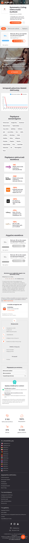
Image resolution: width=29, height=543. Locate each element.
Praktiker (5, 138)
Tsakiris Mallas (15, 125)
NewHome (21, 122)
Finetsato (5, 141)
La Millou (5, 135)
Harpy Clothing (6, 144)
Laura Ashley (10, 132)
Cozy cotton (6, 128)
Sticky (11, 138)
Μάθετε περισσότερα (8, 300)
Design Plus (14, 122)
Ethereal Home (6, 125)
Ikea (17, 132)
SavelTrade (20, 144)
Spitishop (13, 128)
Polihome (20, 128)
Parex (4, 150)
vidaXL (21, 132)
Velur (13, 144)
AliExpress (17, 138)
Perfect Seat (6, 122)
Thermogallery (18, 147)
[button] (15, 94)
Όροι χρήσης (5, 45)
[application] (14, 102)
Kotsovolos (5, 147)
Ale (11, 147)
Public (18, 135)
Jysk (4, 132)
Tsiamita (18, 141)
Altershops (12, 135)
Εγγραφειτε (14, 72)
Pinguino (12, 141)
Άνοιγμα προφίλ (10, 310)
